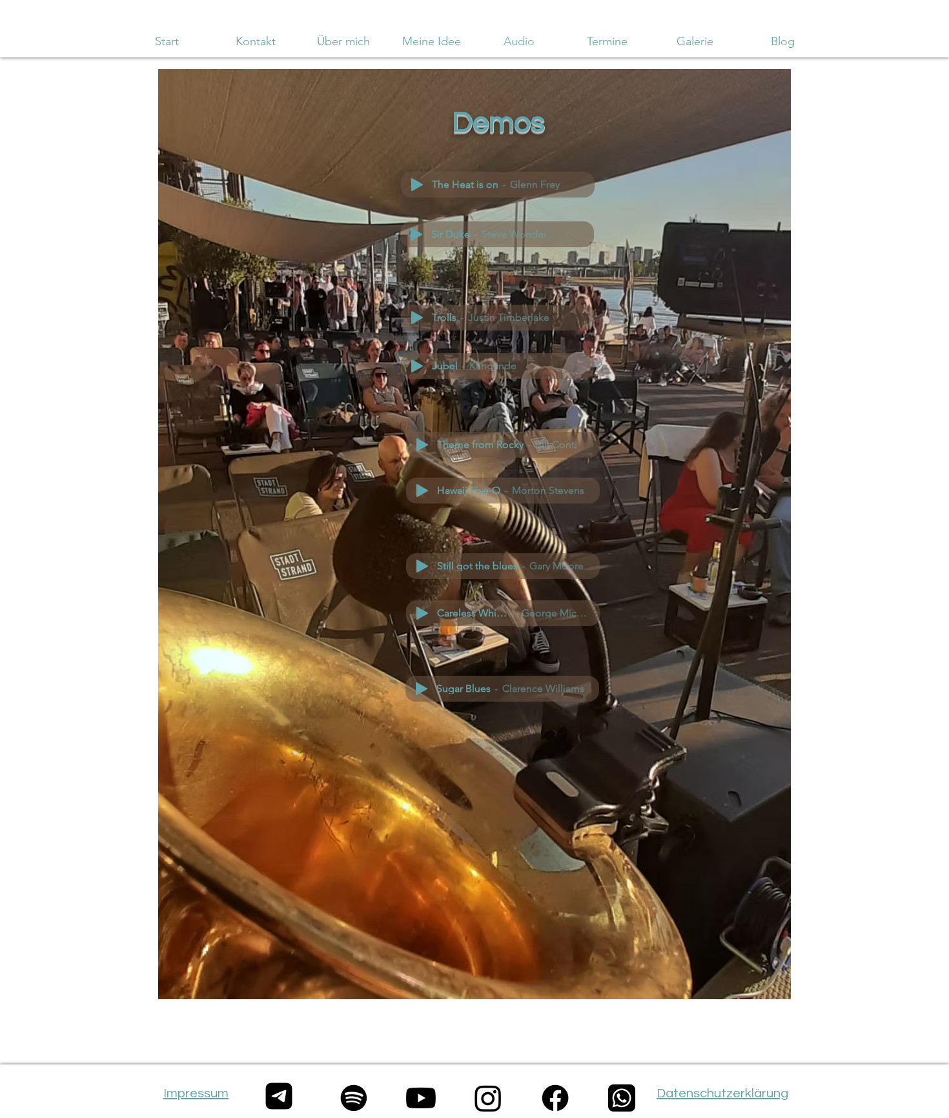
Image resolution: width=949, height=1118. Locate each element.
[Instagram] (488, 1098)
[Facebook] (555, 1098)
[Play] (417, 184)
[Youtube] (420, 1098)
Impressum (196, 1093)
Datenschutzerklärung (722, 1093)
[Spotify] (353, 1098)
